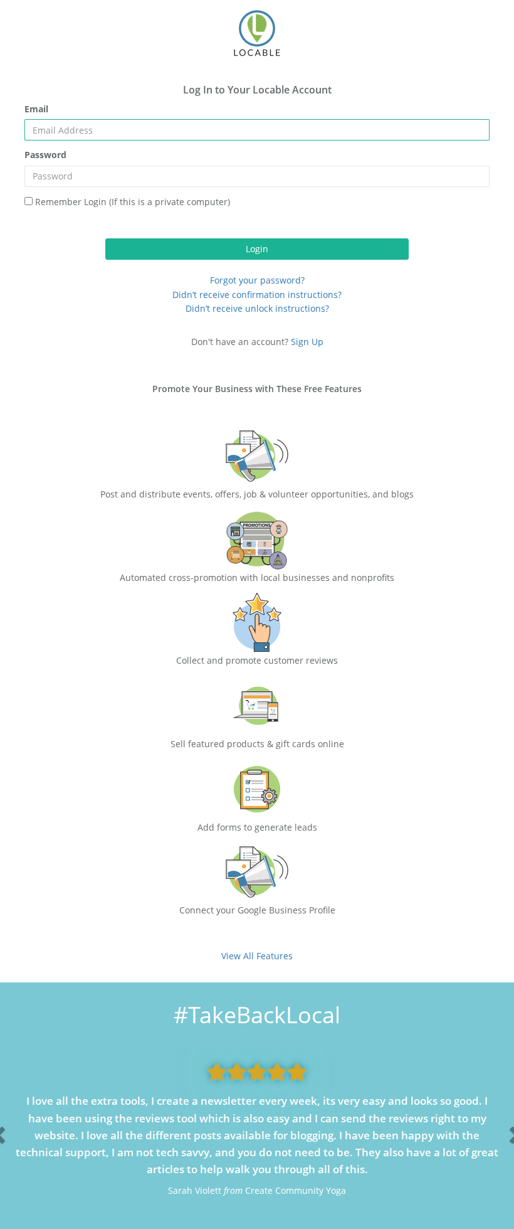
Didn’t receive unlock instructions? (257, 308)
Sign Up (305, 342)
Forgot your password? (257, 280)
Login (257, 249)
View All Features (257, 956)
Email (36, 109)
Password (45, 155)
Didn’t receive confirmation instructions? (257, 295)
